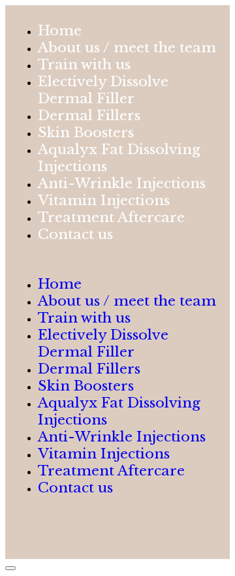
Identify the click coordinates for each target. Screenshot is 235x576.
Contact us (75, 234)
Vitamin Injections (104, 453)
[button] (117, 259)
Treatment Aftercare (111, 470)
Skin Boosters (86, 385)
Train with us (84, 318)
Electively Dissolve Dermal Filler (103, 90)
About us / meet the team (127, 301)
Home (60, 284)
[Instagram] (70, 536)
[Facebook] (34, 536)
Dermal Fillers (89, 368)
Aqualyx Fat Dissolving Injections (119, 158)
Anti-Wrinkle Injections (122, 436)
